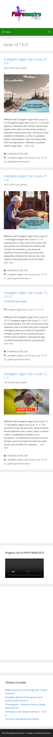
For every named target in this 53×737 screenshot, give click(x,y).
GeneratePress (44, 733)
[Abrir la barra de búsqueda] (49, 32)
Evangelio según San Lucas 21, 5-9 (25, 61)
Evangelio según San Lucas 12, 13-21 (25, 294)
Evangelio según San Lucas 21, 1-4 (25, 178)
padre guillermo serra (18, 161)
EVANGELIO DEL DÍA (17, 153)
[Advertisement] (26, 510)
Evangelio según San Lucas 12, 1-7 (25, 376)
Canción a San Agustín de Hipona (22, 718)
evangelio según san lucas (20, 157)
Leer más (29, 145)
